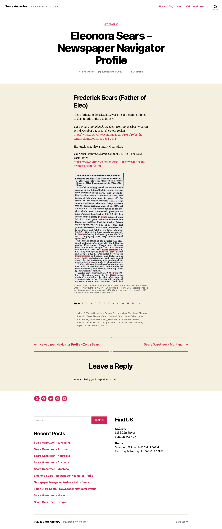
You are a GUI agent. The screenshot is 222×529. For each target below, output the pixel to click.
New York (112, 319)
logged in (92, 379)
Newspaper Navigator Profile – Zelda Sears (61, 482)
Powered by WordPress (75, 521)
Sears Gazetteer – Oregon (50, 502)
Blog (171, 6)
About (179, 6)
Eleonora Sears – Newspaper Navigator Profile (63, 475)
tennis (88, 325)
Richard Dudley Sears (103, 322)
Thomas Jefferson (100, 325)
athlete (100, 313)
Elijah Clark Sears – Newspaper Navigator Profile (65, 489)
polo (120, 319)
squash (80, 325)
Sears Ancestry (16, 6)
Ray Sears (90, 71)
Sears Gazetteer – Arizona (50, 449)
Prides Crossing (131, 319)
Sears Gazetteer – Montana (51, 469)
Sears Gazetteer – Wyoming (52, 442)
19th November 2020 (112, 71)
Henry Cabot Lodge (133, 316)
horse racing (83, 319)
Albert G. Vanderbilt (86, 313)
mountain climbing (98, 319)
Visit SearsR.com (195, 6)
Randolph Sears (84, 322)
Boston (108, 313)
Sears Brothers (135, 322)
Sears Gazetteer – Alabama (51, 462)
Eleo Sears (133, 313)
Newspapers (111, 24)
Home (162, 6)
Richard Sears (120, 322)
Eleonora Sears (100, 316)
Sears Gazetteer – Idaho (49, 495)
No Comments (136, 71)
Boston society (120, 313)
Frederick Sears (115, 316)
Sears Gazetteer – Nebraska (52, 455)
